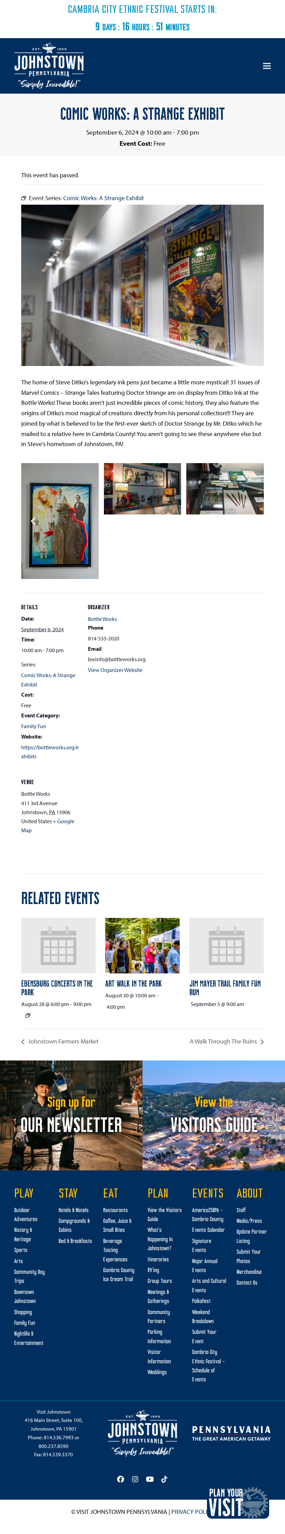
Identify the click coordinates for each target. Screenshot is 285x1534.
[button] (267, 66)
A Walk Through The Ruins (224, 1041)
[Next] (252, 521)
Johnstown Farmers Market (63, 1041)
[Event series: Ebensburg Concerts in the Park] (27, 1015)
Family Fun (33, 726)
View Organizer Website (115, 669)
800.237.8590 (53, 1446)
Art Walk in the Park (133, 983)
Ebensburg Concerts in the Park (57, 987)
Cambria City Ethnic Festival (123, 10)
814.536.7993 (59, 1437)
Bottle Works (102, 618)
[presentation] (58, 946)
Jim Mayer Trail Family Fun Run (225, 987)
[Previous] (33, 521)
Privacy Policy (192, 1512)
